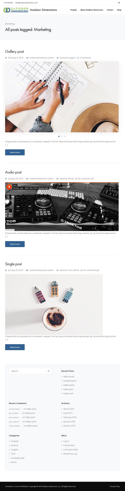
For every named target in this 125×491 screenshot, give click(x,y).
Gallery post (14, 51)
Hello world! (68, 376)
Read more (15, 152)
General (63, 57)
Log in (66, 441)
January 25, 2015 (15, 270)
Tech (70, 270)
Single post (13, 263)
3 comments (85, 57)
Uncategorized (17, 458)
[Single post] (54, 304)
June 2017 (67, 413)
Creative (14, 441)
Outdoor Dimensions (43, 10)
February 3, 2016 (15, 57)
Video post (68, 389)
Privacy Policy (115, 486)
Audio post (13, 172)
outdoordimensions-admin (41, 57)
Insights (72, 57)
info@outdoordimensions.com (26, 3)
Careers (110, 10)
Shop (119, 10)
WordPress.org (70, 453)
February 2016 (70, 417)
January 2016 (69, 421)
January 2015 (69, 425)
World (70, 178)
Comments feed (70, 449)
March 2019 (68, 409)
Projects (73, 10)
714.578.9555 (8, 3)
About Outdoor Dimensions (91, 10)
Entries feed (68, 445)
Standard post (69, 380)
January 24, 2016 (15, 178)
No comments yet (86, 178)
